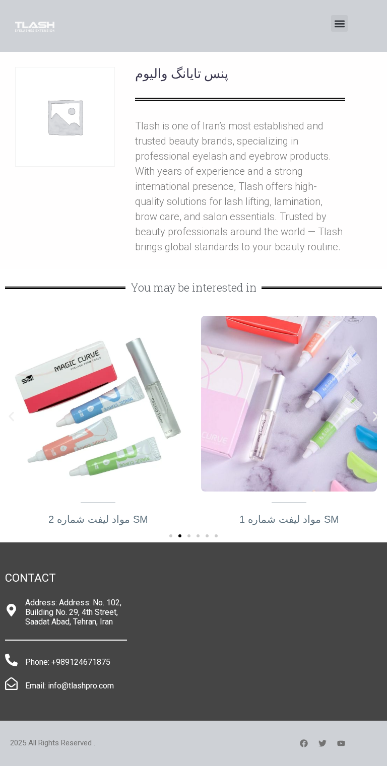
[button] (339, 23)
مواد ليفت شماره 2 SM (98, 519)
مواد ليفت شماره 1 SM (289, 519)
